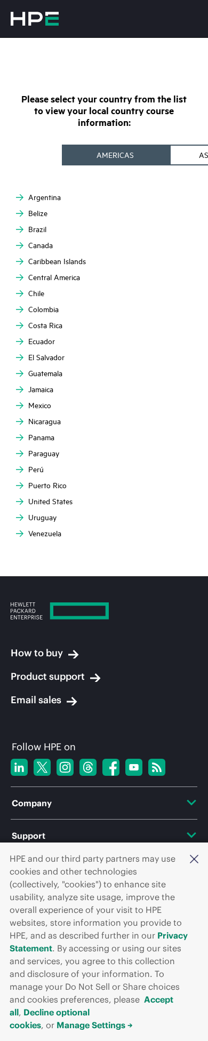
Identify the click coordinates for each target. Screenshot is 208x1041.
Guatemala (45, 373)
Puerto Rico (47, 485)
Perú (36, 469)
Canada (40, 245)
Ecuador (41, 341)
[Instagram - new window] (65, 767)
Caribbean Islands (57, 261)
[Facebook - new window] (110, 767)
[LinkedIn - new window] (19, 767)
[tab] (116, 155)
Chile (36, 293)
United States (50, 501)
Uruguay (42, 517)
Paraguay (43, 453)
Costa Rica (45, 325)
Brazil (37, 229)
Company (32, 803)
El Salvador (46, 357)
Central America (54, 277)
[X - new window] (42, 767)
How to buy (37, 653)
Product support (48, 676)
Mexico (39, 405)
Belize (37, 213)
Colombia (43, 309)
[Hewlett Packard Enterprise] (35, 18)
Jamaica (40, 389)
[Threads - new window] (88, 767)
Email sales (36, 700)
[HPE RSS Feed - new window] (156, 767)
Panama (41, 437)
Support (28, 835)
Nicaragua (44, 421)
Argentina (44, 197)
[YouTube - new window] (133, 767)
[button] (194, 858)
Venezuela (44, 533)
